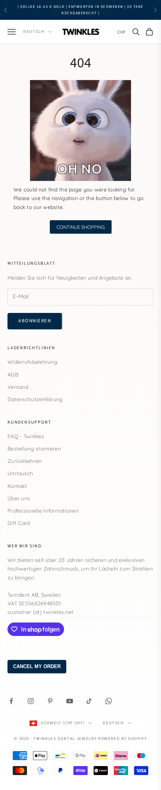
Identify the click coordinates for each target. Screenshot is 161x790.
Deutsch (34, 31)
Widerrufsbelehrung (32, 362)
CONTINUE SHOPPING (81, 227)
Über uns (18, 498)
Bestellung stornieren (34, 448)
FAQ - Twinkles (25, 436)
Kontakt (17, 486)
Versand (17, 387)
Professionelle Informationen (43, 510)
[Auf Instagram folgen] (30, 701)
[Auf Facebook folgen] (11, 701)
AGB (12, 374)
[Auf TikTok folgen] (89, 701)
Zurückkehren (24, 461)
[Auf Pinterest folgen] (50, 701)
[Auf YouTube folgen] (69, 701)
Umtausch (20, 473)
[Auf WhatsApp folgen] (108, 701)
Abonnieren (34, 320)
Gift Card (18, 523)
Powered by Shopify (122, 738)
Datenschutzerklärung (35, 399)
